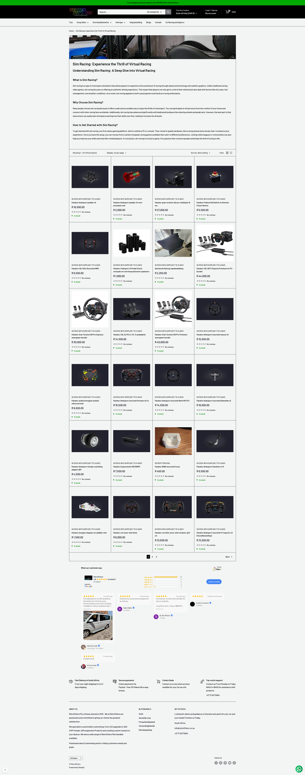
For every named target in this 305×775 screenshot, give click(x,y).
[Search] (168, 12)
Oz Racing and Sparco (175, 22)
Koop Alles (81, 22)
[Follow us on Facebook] (216, 763)
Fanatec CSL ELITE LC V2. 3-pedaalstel (129, 334)
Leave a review (214, 582)
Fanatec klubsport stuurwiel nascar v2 (213, 334)
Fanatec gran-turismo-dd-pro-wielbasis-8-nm (173, 204)
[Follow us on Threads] (220, 763)
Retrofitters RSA (162, 463)
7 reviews (199, 605)
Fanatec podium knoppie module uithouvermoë (85, 402)
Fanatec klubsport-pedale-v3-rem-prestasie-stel (127, 204)
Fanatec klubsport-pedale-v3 (84, 202)
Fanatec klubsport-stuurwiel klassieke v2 (214, 400)
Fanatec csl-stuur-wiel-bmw (125, 533)
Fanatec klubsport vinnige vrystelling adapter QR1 (87, 468)
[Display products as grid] (227, 153)
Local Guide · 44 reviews (95, 648)
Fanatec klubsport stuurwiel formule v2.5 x (131, 400)
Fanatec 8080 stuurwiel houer (167, 466)
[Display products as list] (231, 153)
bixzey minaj (91, 665)
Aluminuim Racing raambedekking (169, 268)
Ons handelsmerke (101, 22)
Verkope (119, 22)
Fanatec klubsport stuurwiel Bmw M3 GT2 (172, 400)
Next (228, 557)
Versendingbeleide (147, 726)
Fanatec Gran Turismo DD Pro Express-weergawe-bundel (88, 336)
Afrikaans (73, 758)
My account (210, 13)
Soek (141, 714)
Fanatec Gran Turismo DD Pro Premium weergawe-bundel (171, 336)
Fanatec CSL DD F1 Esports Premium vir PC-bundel (215, 270)
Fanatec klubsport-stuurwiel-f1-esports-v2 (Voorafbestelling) (215, 534)
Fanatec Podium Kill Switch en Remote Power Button (213, 204)
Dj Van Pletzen (165, 615)
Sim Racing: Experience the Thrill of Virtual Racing (95, 31)
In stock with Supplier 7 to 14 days (86, 199)
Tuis (71, 22)
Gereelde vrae (145, 718)
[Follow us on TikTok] (234, 763)
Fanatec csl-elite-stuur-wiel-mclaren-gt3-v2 (172, 534)
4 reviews (126, 610)
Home (71, 31)
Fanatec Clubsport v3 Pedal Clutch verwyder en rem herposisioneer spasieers (131, 270)
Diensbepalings (145, 730)
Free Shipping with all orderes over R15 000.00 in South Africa (152, 2)
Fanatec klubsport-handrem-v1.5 (210, 466)
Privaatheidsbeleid (147, 722)
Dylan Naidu (127, 608)
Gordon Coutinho (202, 603)
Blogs (148, 22)
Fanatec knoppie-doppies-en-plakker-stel (89, 533)
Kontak (158, 22)
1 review (162, 618)
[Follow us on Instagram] (225, 763)
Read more (87, 609)
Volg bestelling (136, 22)
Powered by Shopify (76, 767)
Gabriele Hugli (92, 646)
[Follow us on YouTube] (229, 763)
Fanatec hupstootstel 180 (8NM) (126, 466)
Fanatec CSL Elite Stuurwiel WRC (85, 268)
